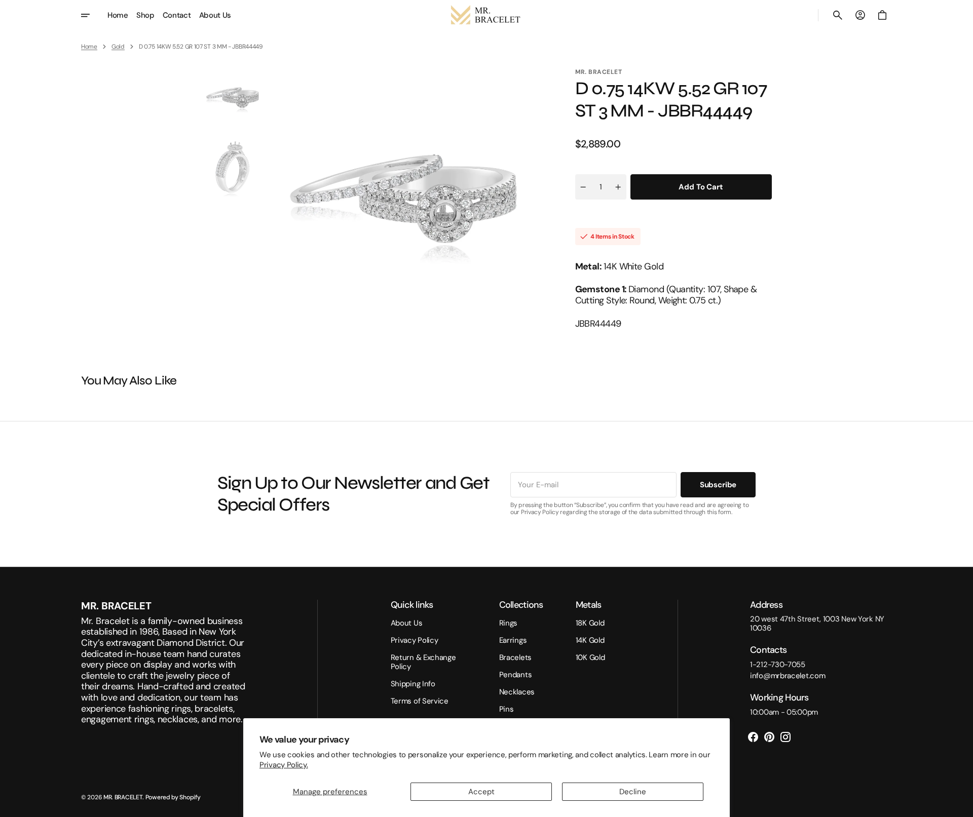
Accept (481, 792)
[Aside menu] (92, 15)
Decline (632, 792)
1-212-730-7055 (777, 664)
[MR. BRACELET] (486, 15)
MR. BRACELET (122, 797)
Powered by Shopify (173, 797)
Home (89, 46)
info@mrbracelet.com (787, 675)
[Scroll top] (961, 805)
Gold (118, 46)
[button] (838, 15)
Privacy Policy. (283, 765)
